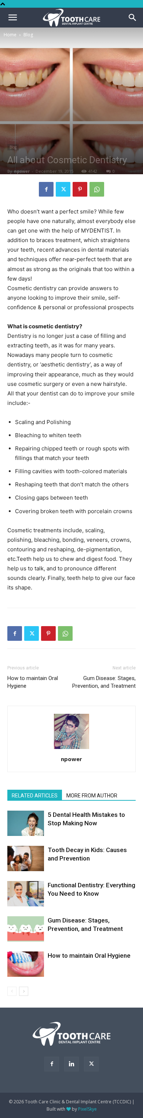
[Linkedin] (71, 1064)
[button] (132, 18)
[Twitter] (63, 189)
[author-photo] (71, 749)
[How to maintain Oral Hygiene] (25, 964)
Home (10, 35)
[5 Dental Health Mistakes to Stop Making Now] (25, 823)
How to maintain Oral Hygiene (32, 682)
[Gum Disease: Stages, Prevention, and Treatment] (25, 929)
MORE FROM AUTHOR (91, 796)
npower (22, 171)
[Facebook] (46, 189)
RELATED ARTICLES (35, 796)
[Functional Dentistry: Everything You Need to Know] (25, 893)
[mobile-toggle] (12, 18)
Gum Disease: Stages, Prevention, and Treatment (104, 682)
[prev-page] (11, 991)
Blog (28, 35)
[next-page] (23, 991)
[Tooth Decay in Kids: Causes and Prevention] (25, 858)
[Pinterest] (80, 189)
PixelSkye (87, 1109)
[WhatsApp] (96, 189)
